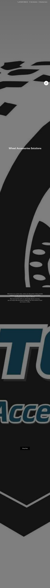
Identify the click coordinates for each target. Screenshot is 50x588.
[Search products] (46, 83)
